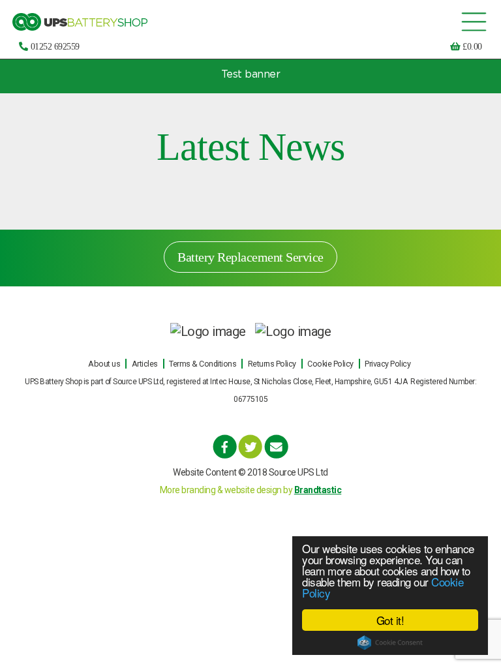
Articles (145, 364)
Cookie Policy (330, 364)
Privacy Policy (387, 364)
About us (104, 364)
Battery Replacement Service (250, 257)
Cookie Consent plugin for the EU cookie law (390, 642)
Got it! (390, 620)
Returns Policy (272, 364)
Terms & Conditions (202, 364)
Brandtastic (318, 490)
